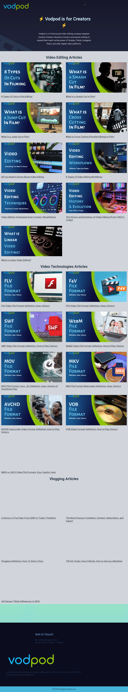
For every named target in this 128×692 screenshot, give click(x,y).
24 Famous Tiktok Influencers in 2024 (20, 601)
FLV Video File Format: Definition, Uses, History (25, 306)
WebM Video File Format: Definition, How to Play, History (95, 346)
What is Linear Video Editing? (16, 260)
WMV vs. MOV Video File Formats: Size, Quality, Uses (28, 472)
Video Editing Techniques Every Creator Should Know (28, 217)
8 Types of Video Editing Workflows (84, 177)
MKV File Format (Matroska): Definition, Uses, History (93, 386)
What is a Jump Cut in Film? (15, 136)
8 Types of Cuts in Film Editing (16, 96)
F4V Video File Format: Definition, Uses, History (90, 306)
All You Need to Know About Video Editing (22, 177)
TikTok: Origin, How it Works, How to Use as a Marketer (94, 561)
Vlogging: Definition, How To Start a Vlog (22, 561)
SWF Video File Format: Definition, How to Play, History (29, 346)
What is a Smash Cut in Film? (80, 96)
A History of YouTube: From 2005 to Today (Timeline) (28, 518)
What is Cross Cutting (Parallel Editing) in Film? (90, 136)
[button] (85, 4)
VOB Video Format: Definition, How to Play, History (92, 429)
